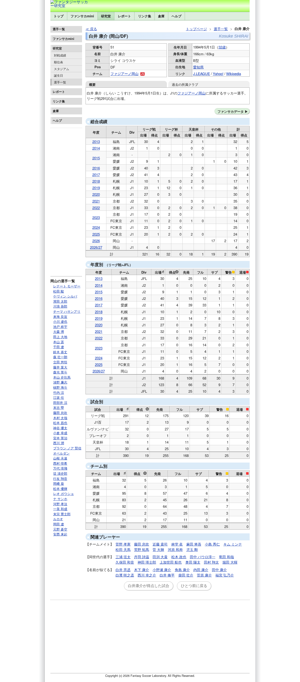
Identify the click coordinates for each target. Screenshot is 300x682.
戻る (93, 28)
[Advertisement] (66, 200)
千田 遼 (58, 346)
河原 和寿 (175, 549)
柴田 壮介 (185, 575)
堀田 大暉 (229, 562)
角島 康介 (182, 569)
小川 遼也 (60, 321)
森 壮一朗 (60, 356)
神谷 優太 (60, 428)
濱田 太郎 (60, 301)
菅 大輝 (158, 549)
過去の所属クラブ (185, 84)
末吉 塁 (58, 407)
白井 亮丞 (123, 569)
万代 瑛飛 (60, 468)
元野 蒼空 (60, 529)
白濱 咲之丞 (125, 575)
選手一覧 (60, 82)
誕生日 (58, 75)
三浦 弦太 (123, 556)
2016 (96, 168)
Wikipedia (233, 73)
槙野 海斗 (60, 387)
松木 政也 (178, 556)
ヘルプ (176, 16)
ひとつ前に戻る (194, 586)
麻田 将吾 (193, 544)
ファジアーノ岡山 (124, 73)
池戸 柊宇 (60, 326)
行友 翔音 (60, 478)
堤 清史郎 (60, 473)
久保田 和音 (125, 562)
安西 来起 (60, 534)
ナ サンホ (60, 498)
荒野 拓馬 (141, 549)
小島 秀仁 (212, 544)
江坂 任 (58, 397)
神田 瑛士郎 (147, 562)
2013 (96, 141)
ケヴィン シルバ (65, 296)
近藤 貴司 (160, 544)
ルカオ (58, 518)
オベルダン (61, 453)
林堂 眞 (177, 544)
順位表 (58, 62)
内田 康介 (200, 569)
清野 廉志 (60, 382)
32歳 (222, 47)
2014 (96, 148)
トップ (59, 16)
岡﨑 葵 (58, 483)
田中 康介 (219, 569)
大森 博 (58, 331)
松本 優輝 (60, 488)
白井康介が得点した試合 (148, 586)
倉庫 (161, 16)
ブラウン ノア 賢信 (67, 448)
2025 (96, 234)
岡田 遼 (58, 524)
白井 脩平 (167, 575)
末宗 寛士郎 (62, 514)
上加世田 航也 (171, 562)
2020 (96, 194)
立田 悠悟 (60, 362)
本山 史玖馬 (62, 377)
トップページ (196, 28)
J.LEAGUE (201, 73)
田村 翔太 (211, 562)
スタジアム (61, 69)
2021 (96, 201)
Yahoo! (218, 73)
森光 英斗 (60, 372)
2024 (96, 227)
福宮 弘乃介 (224, 575)
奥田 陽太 (192, 562)
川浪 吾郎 (60, 306)
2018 (96, 181)
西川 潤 (58, 443)
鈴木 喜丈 (60, 352)
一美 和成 (60, 508)
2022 (96, 207)
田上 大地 (60, 336)
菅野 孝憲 (123, 544)
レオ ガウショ (63, 493)
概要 (92, 84)
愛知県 (198, 66)
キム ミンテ (232, 544)
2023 (96, 217)
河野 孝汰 (60, 503)
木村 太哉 (60, 417)
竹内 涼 (58, 392)
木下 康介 (141, 569)
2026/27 (96, 247)
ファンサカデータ (231, 111)
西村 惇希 (60, 463)
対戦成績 (60, 55)
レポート (124, 16)
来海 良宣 (60, 316)
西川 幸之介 (147, 575)
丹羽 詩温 (141, 556)
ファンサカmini (82, 16)
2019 (96, 187)
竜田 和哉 (226, 556)
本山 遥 (58, 341)
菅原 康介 (204, 575)
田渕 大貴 (160, 556)
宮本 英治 (60, 438)
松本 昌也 (60, 422)
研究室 (106, 16)
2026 (96, 240)
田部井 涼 (60, 402)
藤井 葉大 (60, 367)
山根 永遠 (60, 458)
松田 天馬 (123, 549)
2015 (96, 157)
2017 (96, 174)
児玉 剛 (192, 549)
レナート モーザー (66, 286)
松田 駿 (58, 291)
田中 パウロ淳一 (202, 556)
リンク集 (144, 16)
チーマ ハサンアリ (66, 311)
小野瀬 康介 (162, 569)
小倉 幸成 (60, 432)
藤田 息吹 (60, 412)
